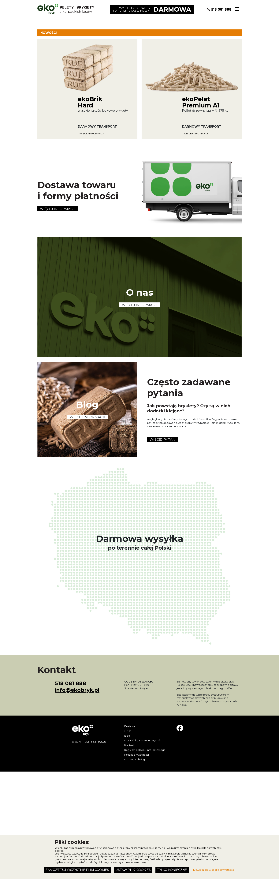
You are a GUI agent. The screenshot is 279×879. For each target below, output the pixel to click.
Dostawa (129, 726)
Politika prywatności (136, 754)
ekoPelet (201, 101)
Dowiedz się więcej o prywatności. (214, 869)
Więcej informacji (91, 133)
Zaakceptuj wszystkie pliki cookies (77, 870)
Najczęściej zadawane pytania (142, 740)
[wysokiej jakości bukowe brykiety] (87, 89)
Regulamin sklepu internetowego (145, 750)
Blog (127, 735)
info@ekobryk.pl (77, 690)
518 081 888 (221, 9)
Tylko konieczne (172, 870)
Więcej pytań (162, 439)
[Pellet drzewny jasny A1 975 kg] (192, 89)
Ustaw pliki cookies (133, 870)
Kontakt (129, 745)
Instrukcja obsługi (134, 759)
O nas (127, 731)
